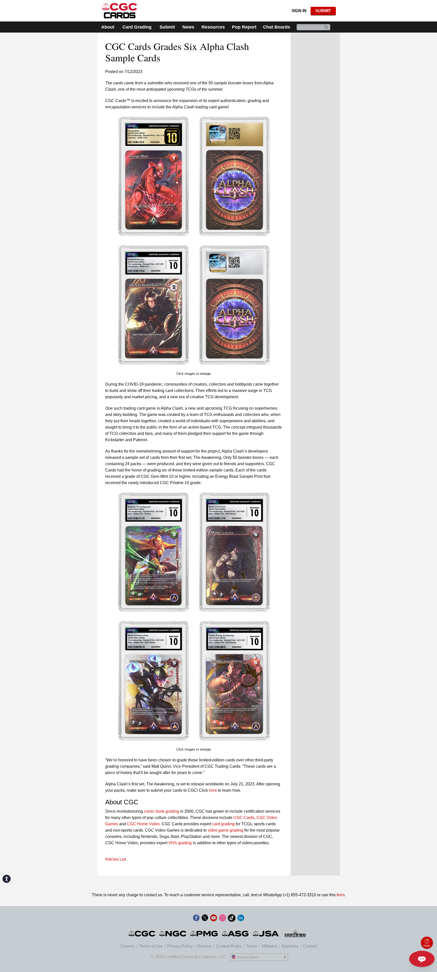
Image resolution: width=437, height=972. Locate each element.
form (340, 895)
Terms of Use (151, 946)
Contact (310, 946)
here (213, 790)
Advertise (289, 946)
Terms (251, 946)
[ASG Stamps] (235, 933)
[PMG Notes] (204, 933)
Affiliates (269, 946)
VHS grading (180, 843)
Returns (204, 946)
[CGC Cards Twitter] (205, 919)
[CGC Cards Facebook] (196, 919)
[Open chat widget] (421, 959)
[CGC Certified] (119, 10)
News (188, 27)
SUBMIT (323, 11)
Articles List (115, 859)
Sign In (299, 11)
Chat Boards (276, 27)
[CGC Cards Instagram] (222, 919)
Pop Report (244, 27)
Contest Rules (229, 946)
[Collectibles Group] (295, 933)
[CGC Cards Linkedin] (241, 919)
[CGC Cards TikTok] (231, 919)
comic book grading (161, 811)
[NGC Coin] (173, 933)
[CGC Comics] (142, 933)
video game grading (225, 830)
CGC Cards (243, 817)
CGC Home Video (143, 824)
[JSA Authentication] (266, 933)
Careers (127, 946)
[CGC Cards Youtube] (213, 919)
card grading (223, 824)
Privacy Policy (180, 946)
